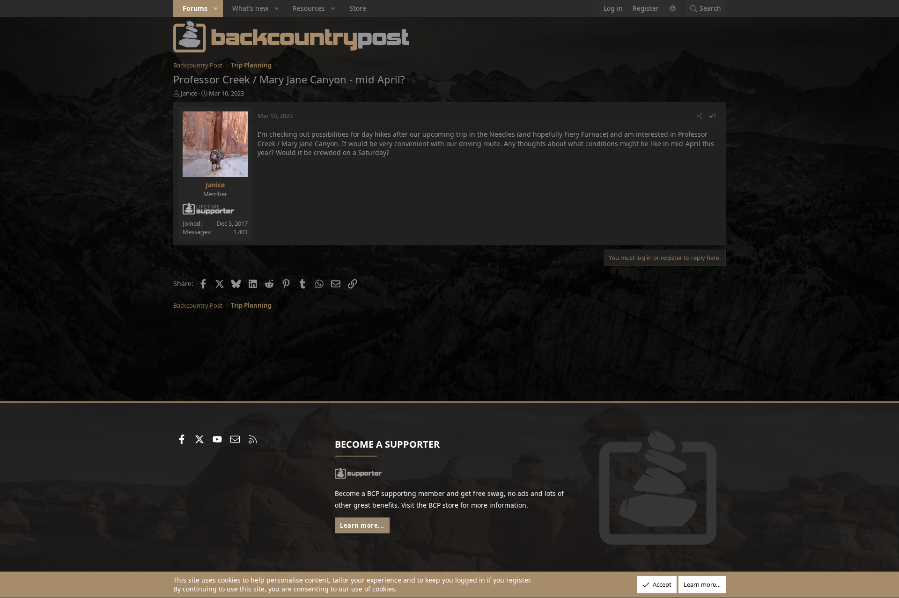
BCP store (443, 505)
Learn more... (362, 525)
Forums (195, 8)
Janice (189, 93)
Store (358, 8)
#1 (712, 115)
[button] (216, 8)
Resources (309, 8)
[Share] (699, 115)
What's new (250, 8)
